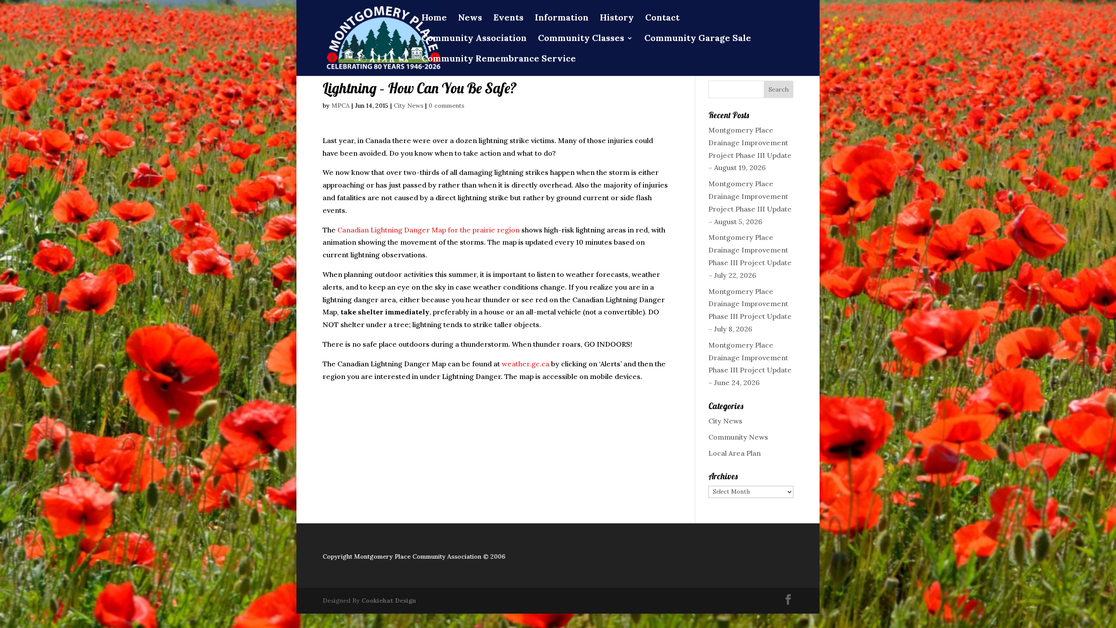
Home (434, 18)
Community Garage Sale (697, 39)
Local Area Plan (734, 453)
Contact (662, 18)
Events (508, 18)
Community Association (474, 39)
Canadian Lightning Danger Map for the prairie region (428, 229)
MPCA (340, 105)
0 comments (446, 105)
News (470, 18)
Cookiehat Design (388, 600)
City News (408, 105)
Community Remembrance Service (499, 59)
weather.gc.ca (525, 363)
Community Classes (581, 39)
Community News (738, 437)
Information (562, 18)
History (617, 18)
